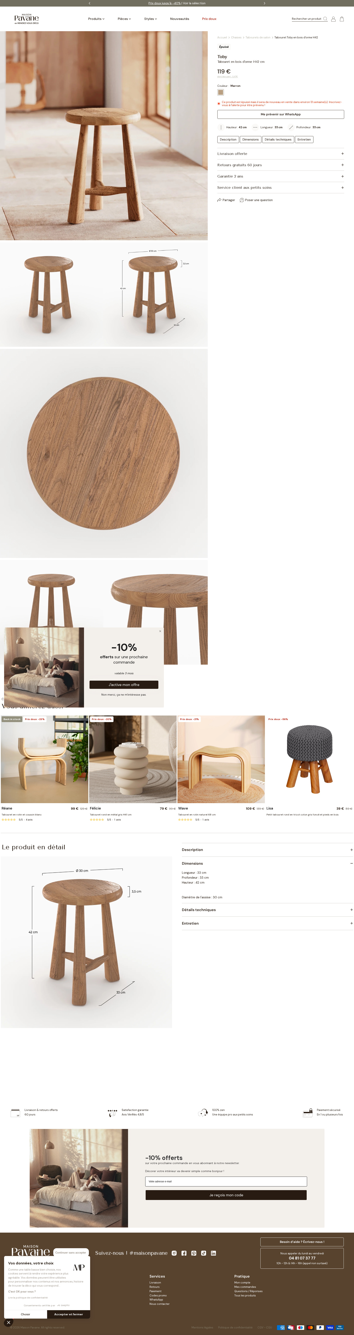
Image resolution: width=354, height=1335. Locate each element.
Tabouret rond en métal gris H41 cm (111, 814)
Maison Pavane (30, 1327)
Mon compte (242, 1282)
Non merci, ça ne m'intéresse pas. (123, 694)
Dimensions (251, 139)
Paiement (155, 1291)
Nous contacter (160, 1304)
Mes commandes (245, 1287)
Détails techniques (278, 139)
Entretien (304, 139)
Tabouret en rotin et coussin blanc (22, 814)
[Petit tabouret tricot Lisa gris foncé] (309, 759)
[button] (9, 1322)
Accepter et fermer (68, 1314)
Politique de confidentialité (235, 1327)
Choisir (25, 1314)
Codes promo (158, 1295)
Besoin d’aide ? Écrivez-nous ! (302, 1242)
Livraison (155, 1282)
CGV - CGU (265, 1327)
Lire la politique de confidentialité (28, 1297)
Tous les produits (245, 1295)
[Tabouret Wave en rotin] (221, 759)
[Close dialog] (160, 631)
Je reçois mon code (226, 1195)
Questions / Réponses (248, 1291)
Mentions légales (202, 1327)
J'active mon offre (124, 684)
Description (228, 139)
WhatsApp (156, 1299)
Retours (155, 1287)
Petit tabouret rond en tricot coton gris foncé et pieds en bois (303, 814)
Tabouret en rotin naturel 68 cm (197, 814)
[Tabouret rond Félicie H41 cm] (133, 759)
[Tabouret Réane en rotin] (44, 759)
